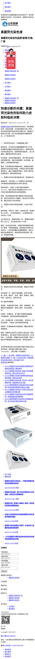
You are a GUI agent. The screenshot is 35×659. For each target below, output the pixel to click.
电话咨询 (8, 649)
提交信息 (4, 571)
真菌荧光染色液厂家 (12, 71)
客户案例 (8, 652)
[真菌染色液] (17, 470)
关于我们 (8, 3)
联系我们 (8, 7)
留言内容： (5, 565)
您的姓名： (5, 552)
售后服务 (8, 90)
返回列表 (4, 362)
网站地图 (8, 11)
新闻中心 (8, 654)
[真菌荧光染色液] (17, 448)
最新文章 (8, 476)
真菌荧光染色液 (10, 75)
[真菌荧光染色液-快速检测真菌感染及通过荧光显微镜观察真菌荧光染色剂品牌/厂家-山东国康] (10, 26)
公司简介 (8, 86)
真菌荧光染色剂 (10, 79)
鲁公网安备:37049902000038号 (13, 645)
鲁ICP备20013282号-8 (8, 636)
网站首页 (8, 656)
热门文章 (8, 474)
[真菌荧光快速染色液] (17, 425)
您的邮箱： (5, 561)
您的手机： (5, 556)
